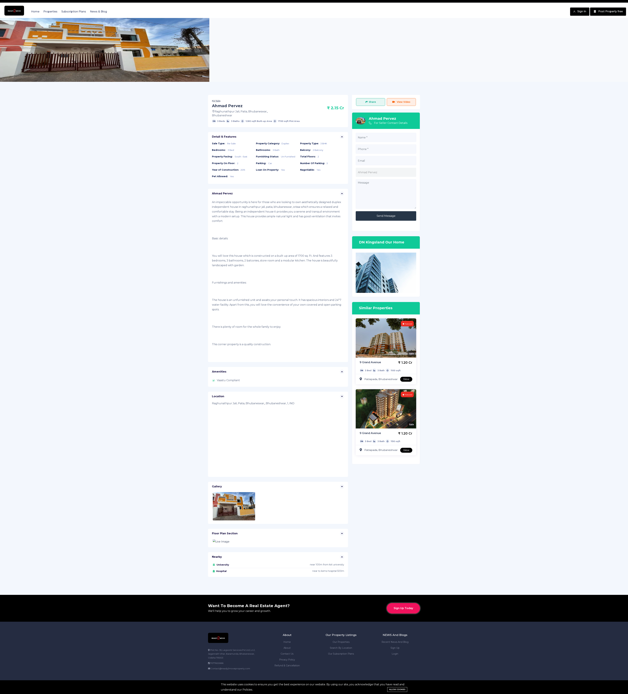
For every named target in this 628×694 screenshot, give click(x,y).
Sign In (581, 11)
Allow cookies (397, 689)
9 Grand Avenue (370, 362)
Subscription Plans (73, 11)
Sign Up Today (403, 608)
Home (35, 11)
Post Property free (610, 11)
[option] (104, 50)
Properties (50, 11)
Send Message (386, 215)
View (406, 379)
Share (372, 101)
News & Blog (98, 11)
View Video (403, 101)
